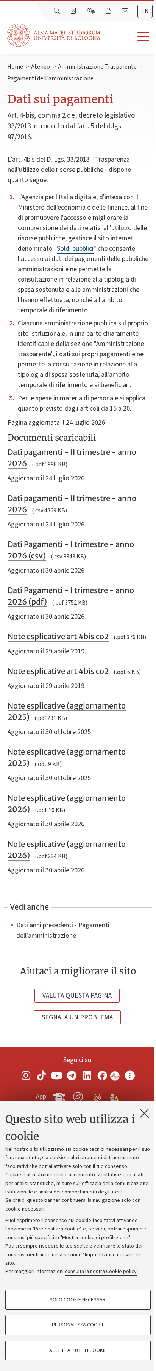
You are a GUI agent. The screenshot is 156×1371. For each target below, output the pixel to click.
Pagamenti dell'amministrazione (50, 78)
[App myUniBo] (60, 1095)
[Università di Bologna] (54, 35)
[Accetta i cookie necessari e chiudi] (144, 1113)
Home (15, 66)
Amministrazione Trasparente (97, 66)
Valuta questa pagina (77, 995)
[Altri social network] (130, 1075)
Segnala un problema (77, 1017)
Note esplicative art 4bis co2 (58, 636)
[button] (128, 36)
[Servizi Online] (92, 11)
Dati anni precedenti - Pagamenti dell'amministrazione (62, 930)
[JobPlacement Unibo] (96, 1095)
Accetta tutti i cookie (78, 1350)
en (145, 11)
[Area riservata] (109, 11)
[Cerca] (57, 11)
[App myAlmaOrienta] (78, 1095)
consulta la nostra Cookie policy (101, 1271)
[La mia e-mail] (125, 11)
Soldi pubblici (75, 248)
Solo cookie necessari (78, 1300)
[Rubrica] (74, 11)
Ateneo (40, 66)
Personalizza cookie (78, 1325)
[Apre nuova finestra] (26, 1075)
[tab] (145, 11)
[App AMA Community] (114, 1096)
